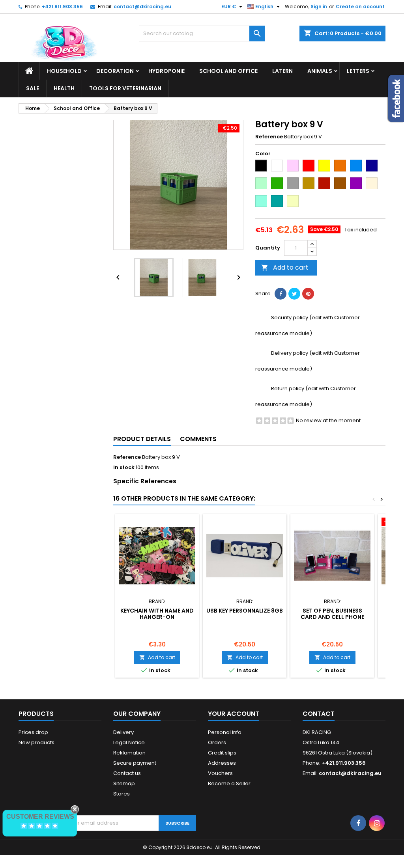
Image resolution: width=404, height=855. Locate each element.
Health (64, 88)
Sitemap (124, 783)
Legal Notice (129, 742)
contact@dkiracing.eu (142, 6)
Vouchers (220, 773)
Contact (319, 713)
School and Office (228, 71)
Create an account (360, 6)
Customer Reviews (40, 816)
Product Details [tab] (142, 438)
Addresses (222, 763)
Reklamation (129, 752)
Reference (269, 136)
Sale (32, 88)
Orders (217, 742)
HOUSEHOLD (64, 71)
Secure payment (134, 763)
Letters (358, 71)
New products (36, 742)
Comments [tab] (198, 438)
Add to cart (285, 267)
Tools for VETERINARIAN (125, 88)
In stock (124, 467)
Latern (282, 71)
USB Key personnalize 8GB (244, 611)
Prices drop (33, 732)
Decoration (115, 71)
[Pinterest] (308, 294)
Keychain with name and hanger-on (157, 614)
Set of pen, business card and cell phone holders (332, 617)
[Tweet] (294, 294)
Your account (233, 713)
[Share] (280, 294)
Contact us (127, 773)
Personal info (224, 732)
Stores (121, 793)
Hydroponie (166, 71)
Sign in (318, 6)
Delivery (123, 732)
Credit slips (222, 752)
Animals (319, 71)
